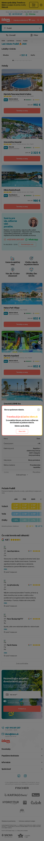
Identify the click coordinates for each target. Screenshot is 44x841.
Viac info (22, 431)
